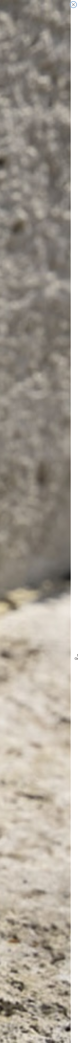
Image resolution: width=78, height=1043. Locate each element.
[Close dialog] (73, 4)
